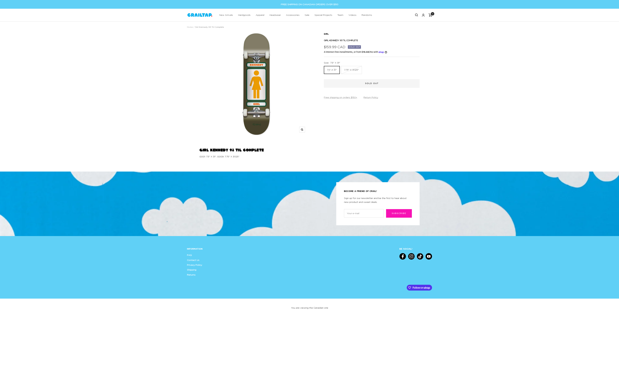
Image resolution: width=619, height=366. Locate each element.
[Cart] (430, 15)
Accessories (293, 15)
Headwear (275, 15)
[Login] (423, 15)
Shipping (191, 269)
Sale (307, 15)
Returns (191, 274)
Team (340, 15)
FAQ (189, 255)
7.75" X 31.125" (351, 69)
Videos (352, 15)
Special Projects (323, 15)
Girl (326, 34)
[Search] (416, 15)
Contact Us (193, 260)
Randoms (367, 15)
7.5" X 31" (332, 69)
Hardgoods (244, 15)
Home (190, 27)
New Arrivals (226, 15)
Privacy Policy (194, 264)
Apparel (260, 15)
